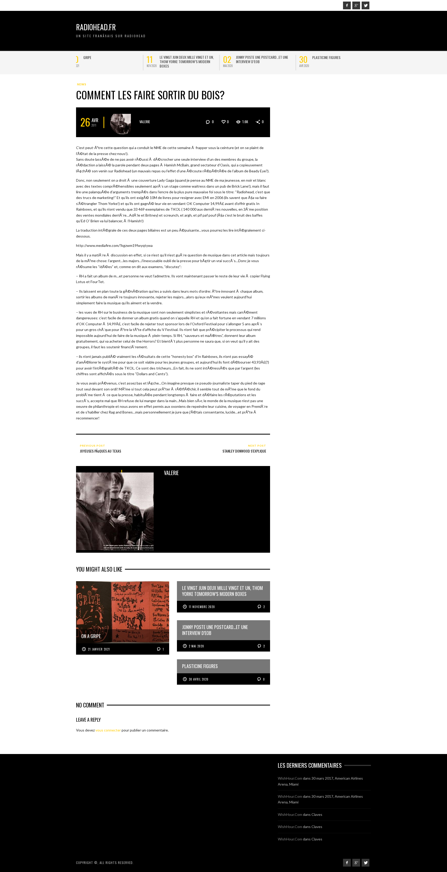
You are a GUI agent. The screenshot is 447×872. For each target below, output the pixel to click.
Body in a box (252, 57)
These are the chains (181, 57)
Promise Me (326, 57)
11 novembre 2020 (202, 607)
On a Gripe (96, 57)
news (81, 84)
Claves (316, 814)
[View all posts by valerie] (122, 122)
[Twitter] (365, 5)
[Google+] (356, 5)
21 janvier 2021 (99, 649)
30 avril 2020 (198, 679)
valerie (144, 121)
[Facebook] (347, 5)
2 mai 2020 (196, 646)
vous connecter (108, 730)
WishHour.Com (290, 778)
